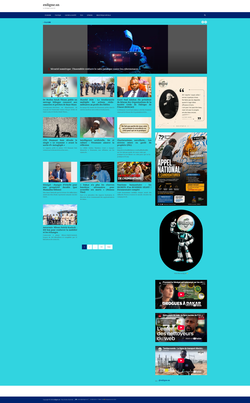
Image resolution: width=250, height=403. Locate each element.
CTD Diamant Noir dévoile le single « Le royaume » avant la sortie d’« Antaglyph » (60, 142)
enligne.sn (51, 5)
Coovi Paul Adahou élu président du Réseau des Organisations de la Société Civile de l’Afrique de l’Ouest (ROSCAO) (134, 103)
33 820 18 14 (93, 399)
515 (101, 247)
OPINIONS (90, 15)
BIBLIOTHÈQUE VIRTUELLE (103, 15)
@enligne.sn (164, 380)
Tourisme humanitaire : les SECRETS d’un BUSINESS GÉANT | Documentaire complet (134, 187)
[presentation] (202, 22)
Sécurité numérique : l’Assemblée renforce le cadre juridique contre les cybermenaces (91, 69)
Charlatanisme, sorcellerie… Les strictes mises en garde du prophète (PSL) (134, 142)
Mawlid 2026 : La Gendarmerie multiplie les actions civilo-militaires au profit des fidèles (97, 102)
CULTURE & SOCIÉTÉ (70, 15)
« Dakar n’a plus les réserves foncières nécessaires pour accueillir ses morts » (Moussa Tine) (97, 188)
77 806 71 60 (100, 399)
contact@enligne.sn (82, 399)
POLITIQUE (58, 15)
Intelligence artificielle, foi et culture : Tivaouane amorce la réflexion (97, 142)
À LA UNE (47, 22)
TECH (81, 15)
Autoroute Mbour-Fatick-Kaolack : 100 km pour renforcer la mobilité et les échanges (60, 230)
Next (108, 247)
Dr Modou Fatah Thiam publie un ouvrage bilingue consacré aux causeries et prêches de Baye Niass (60, 102)
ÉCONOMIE (48, 15)
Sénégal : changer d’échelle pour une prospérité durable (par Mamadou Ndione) (60, 187)
